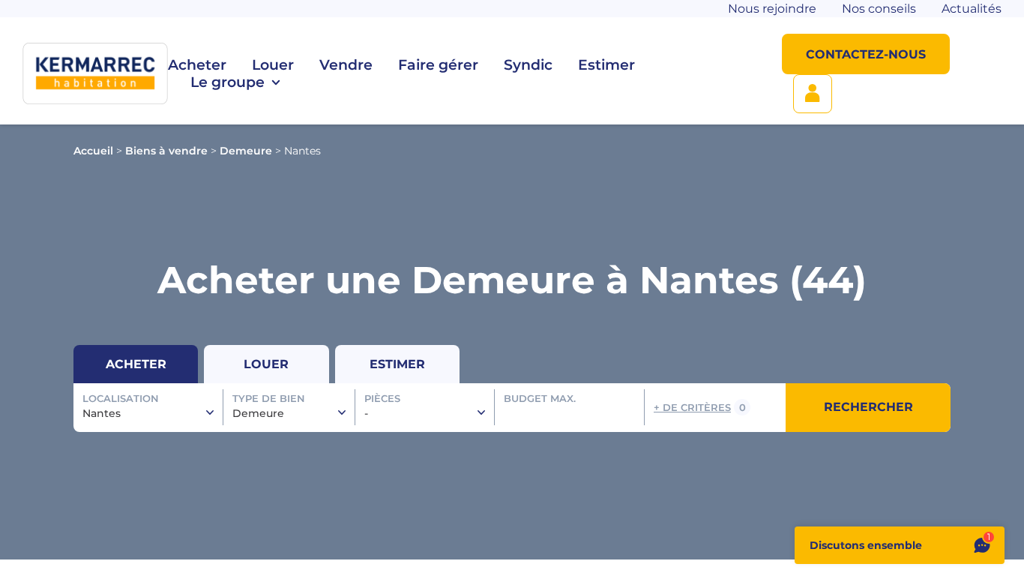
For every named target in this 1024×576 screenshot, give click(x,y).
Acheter (197, 65)
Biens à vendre (166, 151)
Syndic (528, 65)
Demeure (246, 151)
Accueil (93, 151)
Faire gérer (438, 65)
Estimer (606, 65)
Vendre (346, 65)
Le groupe (227, 82)
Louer (273, 65)
